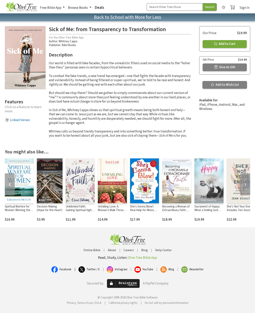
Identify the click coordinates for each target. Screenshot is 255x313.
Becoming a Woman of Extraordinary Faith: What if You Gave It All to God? (176, 212)
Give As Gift (227, 67)
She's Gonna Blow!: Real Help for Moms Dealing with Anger (142, 210)
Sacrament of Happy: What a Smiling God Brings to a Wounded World (207, 212)
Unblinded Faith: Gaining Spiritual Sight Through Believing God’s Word (79, 212)
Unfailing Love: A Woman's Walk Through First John (112, 210)
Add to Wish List (227, 84)
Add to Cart (226, 43)
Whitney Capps (68, 41)
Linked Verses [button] (20, 120)
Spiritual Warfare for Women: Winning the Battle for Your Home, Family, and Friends (18, 212)
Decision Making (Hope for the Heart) (49, 208)
